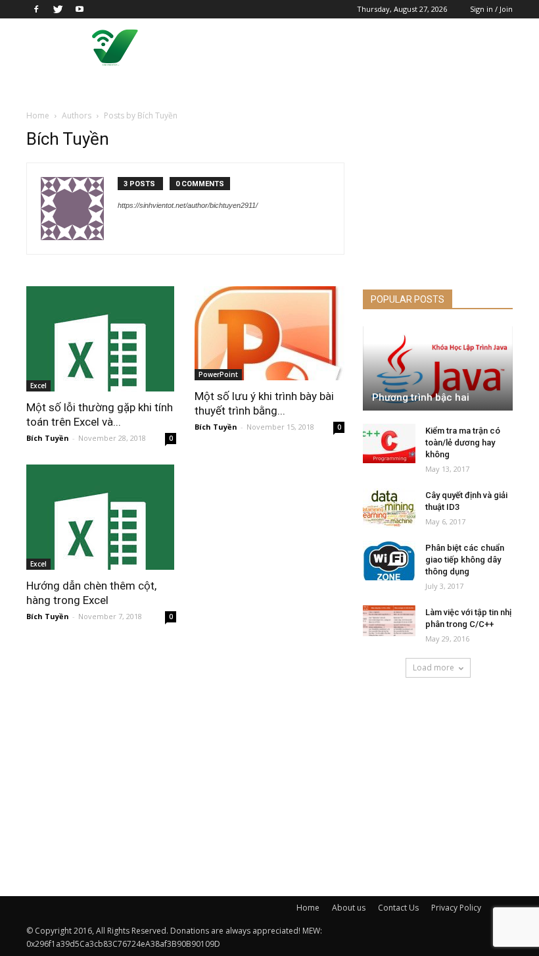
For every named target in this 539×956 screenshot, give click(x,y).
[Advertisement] (358, 47)
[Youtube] (79, 9)
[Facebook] (36, 9)
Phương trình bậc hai (420, 397)
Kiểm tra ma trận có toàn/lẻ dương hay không (462, 442)
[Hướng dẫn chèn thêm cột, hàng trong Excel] (101, 517)
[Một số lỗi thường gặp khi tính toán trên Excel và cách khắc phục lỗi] (101, 338)
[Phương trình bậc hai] (438, 368)
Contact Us (398, 907)
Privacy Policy (456, 907)
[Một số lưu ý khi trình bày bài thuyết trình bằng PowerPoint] (269, 333)
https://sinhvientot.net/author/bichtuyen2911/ (188, 205)
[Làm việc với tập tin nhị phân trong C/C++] (389, 620)
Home (37, 115)
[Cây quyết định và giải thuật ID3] (389, 508)
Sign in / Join (491, 9)
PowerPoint (218, 374)
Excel (38, 385)
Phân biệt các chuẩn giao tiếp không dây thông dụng (464, 559)
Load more (433, 667)
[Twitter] (58, 9)
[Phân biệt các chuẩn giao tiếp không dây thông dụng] (389, 560)
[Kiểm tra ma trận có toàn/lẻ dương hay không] (389, 443)
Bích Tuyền (47, 438)
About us (348, 907)
